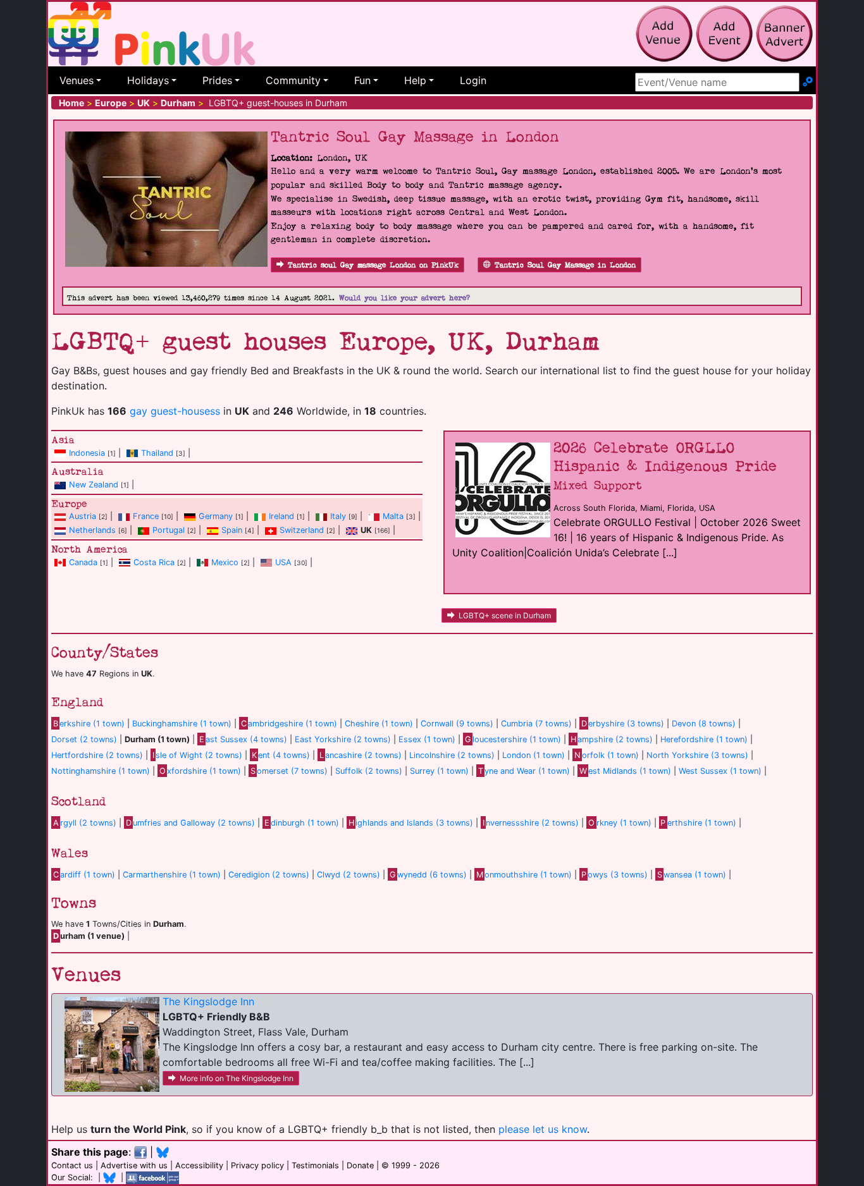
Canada (83, 562)
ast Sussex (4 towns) (243, 739)
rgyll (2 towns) (84, 823)
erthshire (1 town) (698, 823)
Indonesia (87, 453)
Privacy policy (257, 1165)
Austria (82, 516)
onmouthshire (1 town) (524, 874)
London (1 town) (533, 755)
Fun (362, 80)
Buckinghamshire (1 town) (181, 723)
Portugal (168, 530)
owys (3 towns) (614, 874)
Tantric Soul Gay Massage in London (565, 265)
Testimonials (315, 1165)
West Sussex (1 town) (720, 771)
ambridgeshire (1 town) (289, 723)
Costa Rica (154, 562)
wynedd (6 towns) (428, 874)
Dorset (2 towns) (84, 739)
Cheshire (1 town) (379, 723)
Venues (76, 80)
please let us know (542, 1129)
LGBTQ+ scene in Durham (505, 615)
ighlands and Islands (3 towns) (411, 823)
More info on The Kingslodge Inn (236, 1078)
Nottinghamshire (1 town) (100, 771)
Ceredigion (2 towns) (268, 874)
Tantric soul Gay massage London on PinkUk (373, 265)
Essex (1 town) (426, 739)
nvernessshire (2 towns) (531, 823)
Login (473, 80)
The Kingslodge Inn (208, 1001)
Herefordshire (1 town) (704, 739)
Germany (216, 516)
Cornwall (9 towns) (457, 723)
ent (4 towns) (281, 755)
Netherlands (92, 530)
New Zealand (93, 484)
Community (293, 80)
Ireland (281, 516)
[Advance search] (808, 82)
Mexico (224, 562)
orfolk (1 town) (606, 755)
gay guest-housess (175, 411)
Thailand (157, 453)
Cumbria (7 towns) (536, 723)
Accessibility (199, 1165)
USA (283, 562)
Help (415, 80)
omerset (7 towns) (289, 771)
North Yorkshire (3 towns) (697, 755)
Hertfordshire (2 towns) (97, 755)
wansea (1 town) (691, 874)
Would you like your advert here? (404, 298)
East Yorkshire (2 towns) (343, 739)
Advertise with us (134, 1165)
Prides (217, 80)
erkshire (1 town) (89, 723)
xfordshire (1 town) (200, 771)
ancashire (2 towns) (360, 755)
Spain (231, 530)
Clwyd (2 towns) (348, 874)
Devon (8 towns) (704, 723)
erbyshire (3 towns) (622, 723)
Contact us (72, 1165)
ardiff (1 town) (84, 874)
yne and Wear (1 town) (524, 771)
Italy (338, 516)
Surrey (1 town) (439, 771)
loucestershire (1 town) (513, 739)
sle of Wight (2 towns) (197, 755)
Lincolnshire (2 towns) (452, 755)
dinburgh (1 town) (301, 823)
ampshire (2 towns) (612, 739)
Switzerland (302, 530)
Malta (393, 516)
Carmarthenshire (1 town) (172, 874)
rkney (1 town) (619, 823)
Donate (360, 1165)
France (146, 516)
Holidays (148, 80)
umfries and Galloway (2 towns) (190, 823)
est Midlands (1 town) (625, 771)
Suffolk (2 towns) (368, 771)
